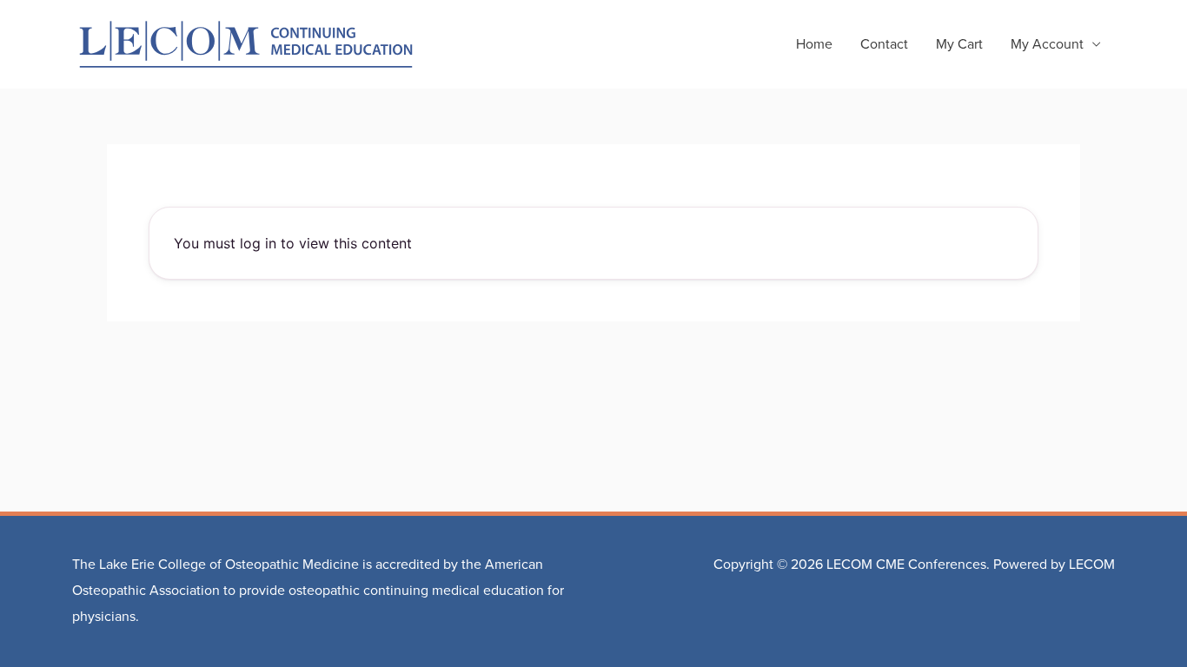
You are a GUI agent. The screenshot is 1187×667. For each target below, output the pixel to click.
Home (814, 44)
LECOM (1092, 564)
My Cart (959, 44)
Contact (884, 44)
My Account (1047, 44)
